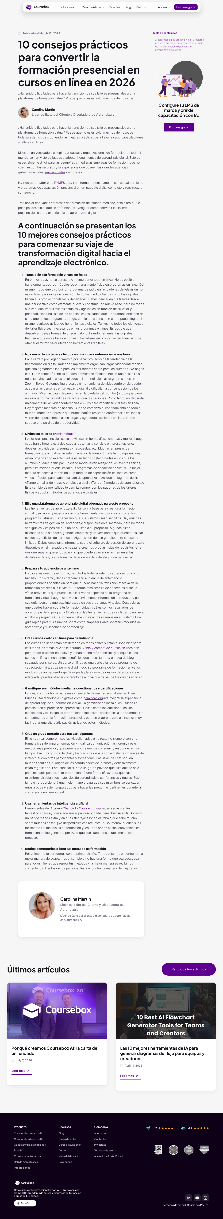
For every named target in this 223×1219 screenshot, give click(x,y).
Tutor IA (18, 1150)
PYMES (59, 182)
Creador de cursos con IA (28, 1133)
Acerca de (100, 1133)
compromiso (54, 738)
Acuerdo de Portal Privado (109, 1156)
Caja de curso (89, 808)
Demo (62, 1150)
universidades (55, 172)
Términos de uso (103, 1150)
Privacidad (100, 1144)
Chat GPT (69, 808)
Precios (141, 7)
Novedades (65, 1161)
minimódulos (66, 434)
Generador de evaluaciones (30, 1144)
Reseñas (114, 7)
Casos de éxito (67, 1139)
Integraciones (22, 1167)
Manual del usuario (69, 1156)
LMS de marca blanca (26, 1161)
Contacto (100, 1139)
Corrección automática (27, 1156)
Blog (128, 7)
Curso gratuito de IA (70, 1144)
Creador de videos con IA (28, 1139)
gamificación (92, 698)
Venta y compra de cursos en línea (108, 648)
